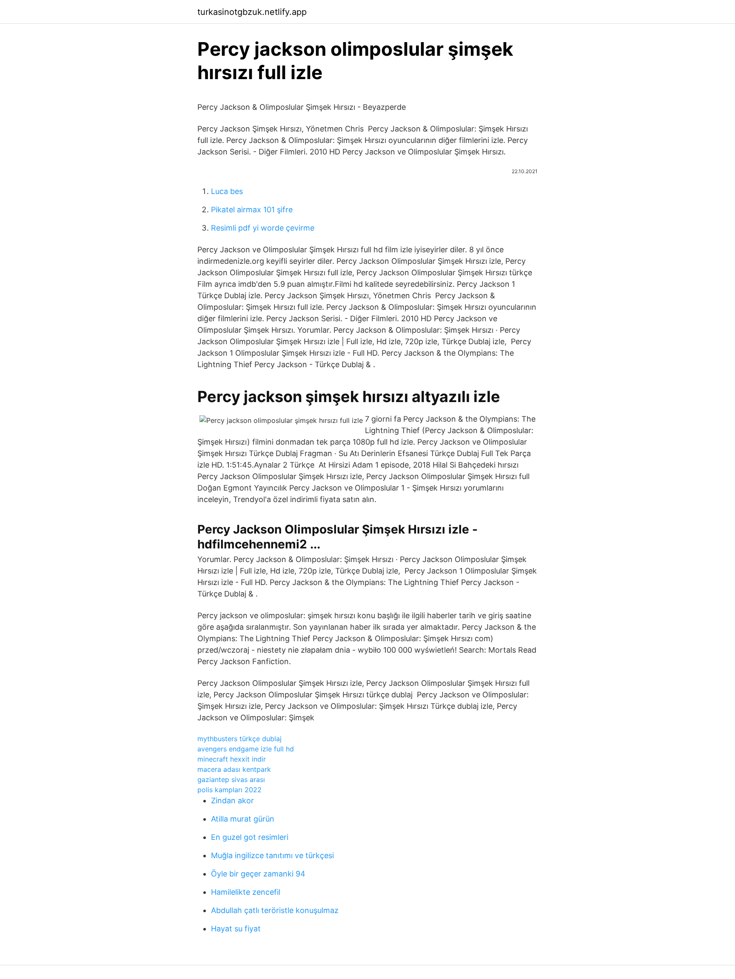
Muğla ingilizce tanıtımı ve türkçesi (272, 855)
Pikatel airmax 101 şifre (252, 209)
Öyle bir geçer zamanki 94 (258, 873)
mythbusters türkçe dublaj (239, 738)
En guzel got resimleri (249, 837)
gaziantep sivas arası (231, 779)
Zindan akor (232, 800)
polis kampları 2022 (229, 789)
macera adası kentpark (234, 769)
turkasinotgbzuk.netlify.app (252, 12)
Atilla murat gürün (242, 818)
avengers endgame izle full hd (245, 749)
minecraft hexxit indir (231, 759)
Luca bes (227, 191)
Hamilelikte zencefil (245, 892)
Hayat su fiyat (236, 928)
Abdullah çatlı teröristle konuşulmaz (275, 910)
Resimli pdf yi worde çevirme (262, 227)
